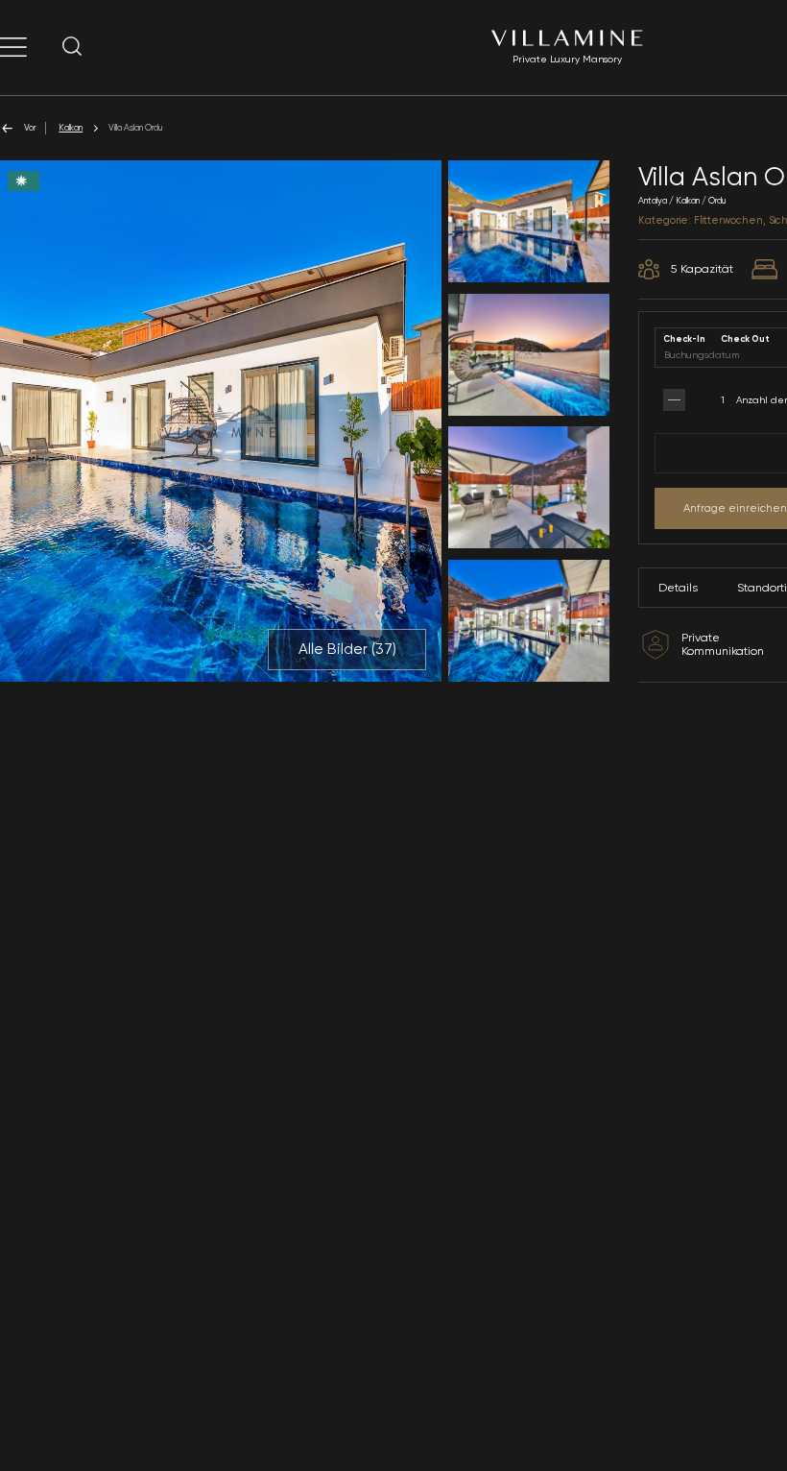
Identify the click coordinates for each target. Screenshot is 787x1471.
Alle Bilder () (347, 649)
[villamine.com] (13, 47)
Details (678, 587)
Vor (30, 127)
